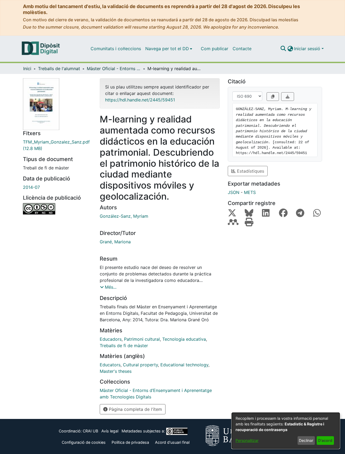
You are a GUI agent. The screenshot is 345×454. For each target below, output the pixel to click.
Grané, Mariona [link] (115, 241)
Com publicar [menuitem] (214, 48)
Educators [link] (110, 364)
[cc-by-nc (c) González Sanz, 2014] (57, 208)
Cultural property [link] (140, 364)
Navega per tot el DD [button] (167, 48)
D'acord (325, 440)
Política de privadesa (130, 442)
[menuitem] (168, 48)
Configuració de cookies (84, 442)
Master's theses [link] (116, 371)
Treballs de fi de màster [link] (124, 345)
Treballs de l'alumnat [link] (59, 68)
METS (250, 192)
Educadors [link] (111, 339)
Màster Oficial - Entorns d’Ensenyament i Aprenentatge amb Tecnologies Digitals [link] (114, 68)
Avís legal (109, 431)
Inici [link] (27, 68)
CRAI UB (90, 431)
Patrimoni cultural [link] (142, 339)
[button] (283, 48)
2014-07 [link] (31, 187)
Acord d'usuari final (172, 442)
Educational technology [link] (184, 364)
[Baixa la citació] (287, 96)
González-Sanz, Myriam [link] (124, 216)
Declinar (306, 440)
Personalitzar (247, 440)
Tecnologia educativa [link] (184, 339)
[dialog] (286, 431)
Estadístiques (250, 171)
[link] (57, 145)
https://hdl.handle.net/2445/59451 (140, 100)
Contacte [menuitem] (242, 48)
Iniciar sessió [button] (308, 48)
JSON (233, 192)
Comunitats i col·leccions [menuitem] (116, 48)
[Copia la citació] (273, 96)
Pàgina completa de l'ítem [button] (135, 409)
